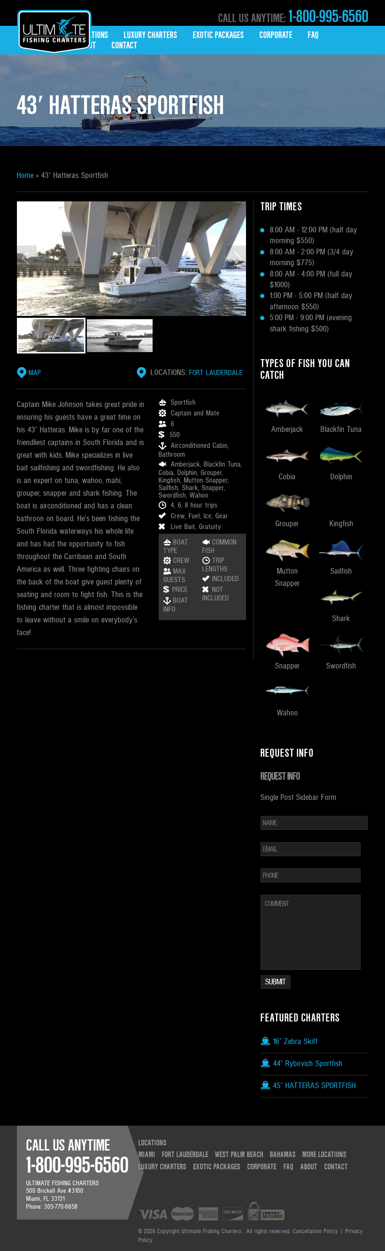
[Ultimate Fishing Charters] (54, 40)
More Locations (324, 1154)
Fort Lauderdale (216, 372)
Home (25, 175)
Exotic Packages (218, 35)
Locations (92, 35)
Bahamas (283, 1154)
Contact (125, 45)
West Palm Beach (239, 1154)
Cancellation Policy (315, 1231)
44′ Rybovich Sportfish (307, 1063)
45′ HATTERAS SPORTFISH (313, 1085)
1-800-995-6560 (327, 17)
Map (35, 372)
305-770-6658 (61, 1207)
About (308, 1167)
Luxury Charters (150, 35)
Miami (147, 1154)
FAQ (313, 35)
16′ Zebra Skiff (294, 1041)
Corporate (276, 35)
